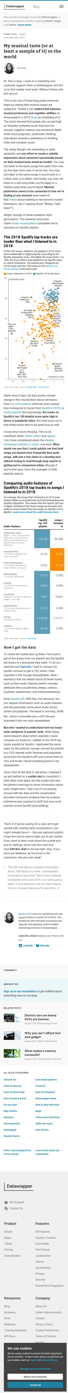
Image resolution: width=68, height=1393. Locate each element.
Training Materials (15, 1330)
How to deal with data (47, 1104)
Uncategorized (12, 1123)
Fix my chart (10, 1104)
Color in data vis (12, 1085)
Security (40, 1279)
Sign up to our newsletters (20, 991)
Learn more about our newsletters (47, 1152)
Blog (36, 7)
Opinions (9, 1117)
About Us (41, 1306)
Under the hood (43, 1123)
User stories (42, 1129)
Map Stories (10, 1111)
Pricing (8, 1249)
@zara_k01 (25, 913)
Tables (8, 1243)
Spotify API (17, 699)
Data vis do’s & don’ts (15, 1098)
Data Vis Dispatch (45, 1092)
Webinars (10, 1324)
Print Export (42, 1249)
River (7, 1318)
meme (13, 199)
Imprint (39, 1342)
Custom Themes (45, 1237)
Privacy (39, 1273)
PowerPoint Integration (49, 1285)
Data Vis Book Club (14, 1092)
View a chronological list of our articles (17, 1152)
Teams (39, 1261)
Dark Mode (42, 1243)
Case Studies (12, 1255)
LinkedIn (28, 945)
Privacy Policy (44, 1324)
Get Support (16, 1202)
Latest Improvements (48, 1312)
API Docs (9, 1336)
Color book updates (46, 1079)
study (34, 117)
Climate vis (10, 1079)
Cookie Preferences (47, 1330)
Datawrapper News (45, 1098)
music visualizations (24, 223)
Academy (10, 1312)
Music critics (33, 436)
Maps (38, 1111)
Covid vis (40, 1085)
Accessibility (43, 1267)
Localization (43, 1255)
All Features (42, 1231)
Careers (40, 1318)
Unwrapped (10, 1129)
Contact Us (16, 1208)
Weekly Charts (10, 34)
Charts (8, 1231)
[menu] (61, 6)
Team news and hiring (47, 1117)
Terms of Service (45, 1336)
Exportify (25, 666)
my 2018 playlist (20, 404)
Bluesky (44, 945)
